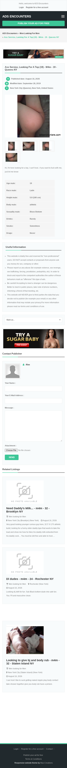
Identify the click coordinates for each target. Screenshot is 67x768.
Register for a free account (37, 7)
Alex (28, 364)
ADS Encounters (16, 16)
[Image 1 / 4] (33, 116)
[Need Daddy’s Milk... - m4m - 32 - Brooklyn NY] (33, 492)
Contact (49, 749)
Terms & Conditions (33, 759)
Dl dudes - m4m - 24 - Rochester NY (30, 578)
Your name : (10, 383)
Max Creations (46, 763)
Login (21, 7)
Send (12, 457)
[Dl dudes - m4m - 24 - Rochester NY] (33, 562)
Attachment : (10, 446)
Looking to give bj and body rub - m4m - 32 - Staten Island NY (33, 662)
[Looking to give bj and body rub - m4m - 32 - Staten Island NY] (33, 640)
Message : (9, 408)
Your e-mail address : (14, 395)
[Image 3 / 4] (47, 146)
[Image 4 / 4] (12, 157)
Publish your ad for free (33, 23)
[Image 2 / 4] (30, 146)
